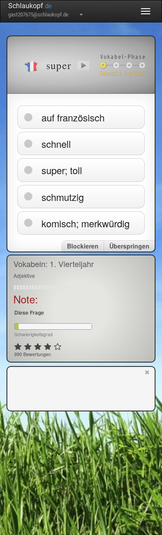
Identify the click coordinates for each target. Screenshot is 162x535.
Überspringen (129, 246)
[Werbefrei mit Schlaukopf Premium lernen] (147, 388)
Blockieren (82, 246)
